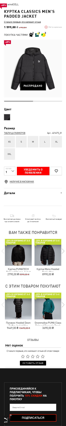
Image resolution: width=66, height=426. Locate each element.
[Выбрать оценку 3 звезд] (32, 356)
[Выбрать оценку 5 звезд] (42, 356)
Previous (3, 251)
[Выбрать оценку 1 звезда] (23, 356)
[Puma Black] (7, 117)
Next (63, 251)
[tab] (33, 193)
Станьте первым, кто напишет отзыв (22, 21)
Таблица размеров (14, 133)
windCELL (13, 4)
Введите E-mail (18, 407)
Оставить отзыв (33, 362)
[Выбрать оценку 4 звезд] (38, 356)
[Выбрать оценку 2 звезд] (28, 356)
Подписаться (33, 417)
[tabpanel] (33, 68)
